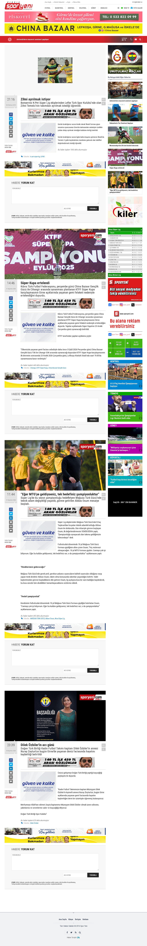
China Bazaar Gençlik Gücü (57, 368)
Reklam (85, 919)
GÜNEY (113, 425)
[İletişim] (136, 39)
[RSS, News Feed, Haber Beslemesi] (76, 932)
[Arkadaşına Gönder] (11, 127)
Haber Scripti (71, 937)
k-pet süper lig (35, 157)
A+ (103, 99)
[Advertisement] (40, 900)
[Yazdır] (11, 131)
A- (104, 103)
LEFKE (43, 157)
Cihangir (33, 368)
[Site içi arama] (140, 39)
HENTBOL (114, 361)
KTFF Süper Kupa (42, 368)
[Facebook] (11, 114)
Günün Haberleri (59, 2)
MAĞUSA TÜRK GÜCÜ (37, 619)
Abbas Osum (49, 619)
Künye (70, 919)
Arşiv (68, 2)
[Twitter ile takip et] (71, 932)
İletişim (78, 919)
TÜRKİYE (114, 393)
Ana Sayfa (48, 2)
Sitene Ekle (76, 2)
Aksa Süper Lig (60, 619)
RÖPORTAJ (115, 457)
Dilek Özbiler (34, 823)
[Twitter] (11, 119)
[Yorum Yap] (11, 135)
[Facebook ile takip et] (67, 932)
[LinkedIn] (11, 123)
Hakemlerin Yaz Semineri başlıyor (30, 39)
